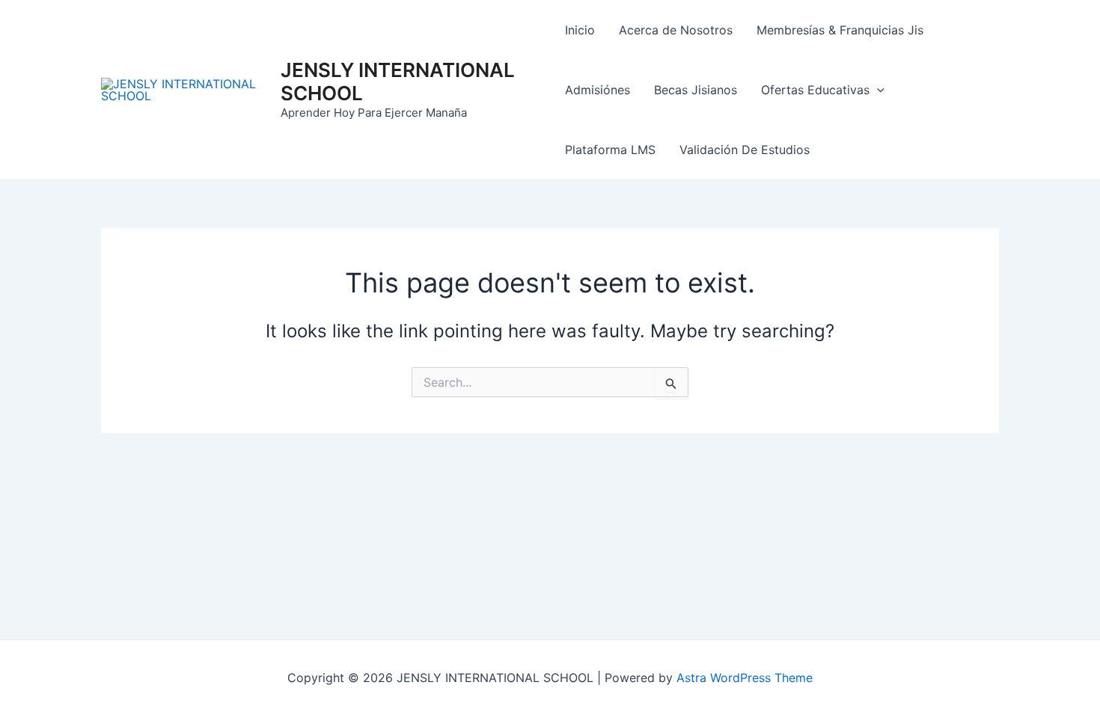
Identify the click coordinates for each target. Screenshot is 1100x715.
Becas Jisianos (695, 89)
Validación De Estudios (744, 149)
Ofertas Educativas (815, 89)
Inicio (580, 29)
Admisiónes (597, 89)
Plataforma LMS (610, 149)
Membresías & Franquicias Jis (840, 29)
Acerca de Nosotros (676, 29)
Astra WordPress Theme (744, 677)
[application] (877, 90)
